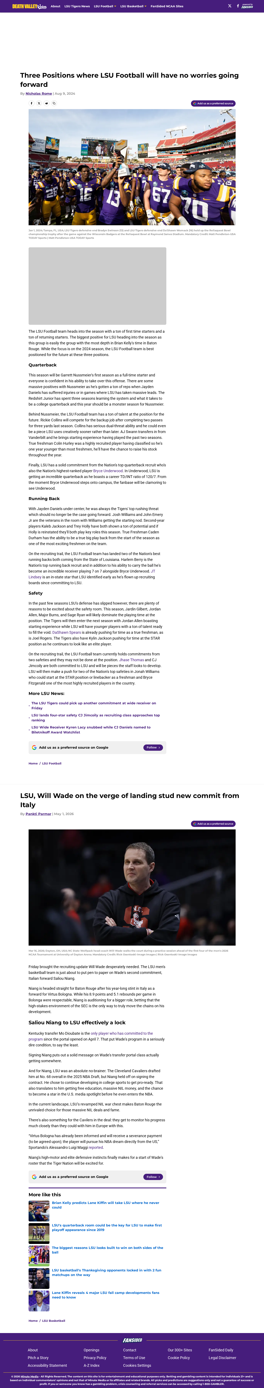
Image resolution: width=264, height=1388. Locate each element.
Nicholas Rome (39, 94)
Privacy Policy (95, 1358)
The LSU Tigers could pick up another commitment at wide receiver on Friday (94, 705)
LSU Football (51, 763)
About (55, 6)
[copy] (54, 103)
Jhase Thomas (131, 660)
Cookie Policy (179, 1358)
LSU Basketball (53, 1321)
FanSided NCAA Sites (167, 6)
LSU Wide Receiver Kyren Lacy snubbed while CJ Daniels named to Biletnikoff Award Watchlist (91, 729)
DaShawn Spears (67, 632)
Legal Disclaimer (222, 1358)
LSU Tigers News (77, 6)
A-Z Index (92, 1365)
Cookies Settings (137, 1365)
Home (33, 763)
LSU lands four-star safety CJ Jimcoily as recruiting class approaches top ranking (96, 717)
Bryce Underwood (108, 471)
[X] (229, 5)
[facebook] (238, 5)
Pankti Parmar (38, 814)
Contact (129, 1350)
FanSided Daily (221, 1350)
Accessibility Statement (47, 1365)
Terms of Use (134, 1358)
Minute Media (29, 1376)
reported (96, 1147)
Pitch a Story (38, 1358)
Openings (91, 1350)
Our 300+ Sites (180, 1350)
